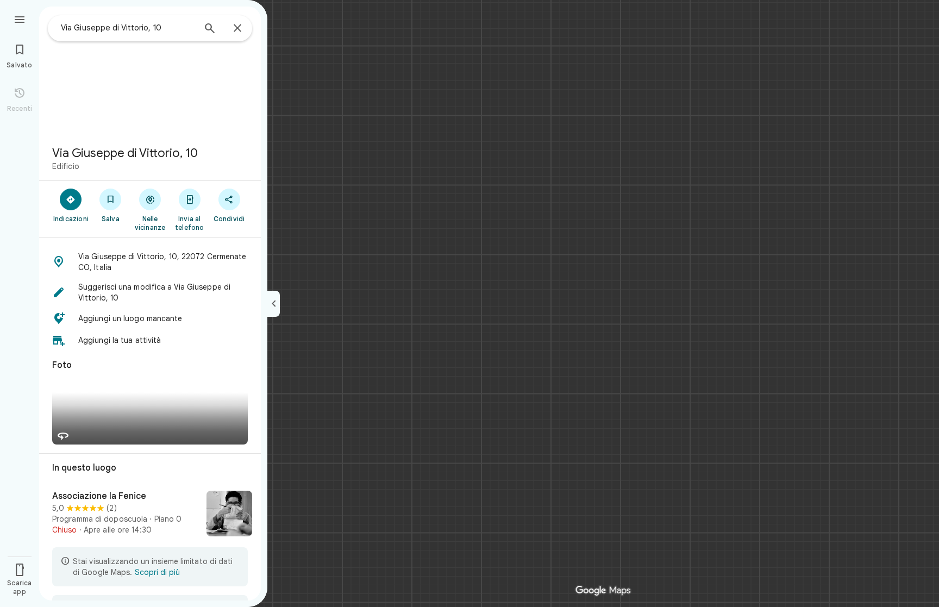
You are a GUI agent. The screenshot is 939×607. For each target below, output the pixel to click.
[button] (150, 262)
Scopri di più (157, 572)
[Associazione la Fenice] (150, 514)
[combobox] (128, 27)
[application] (469, 303)
